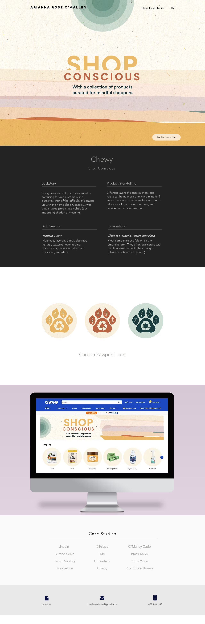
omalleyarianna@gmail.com (102, 604)
